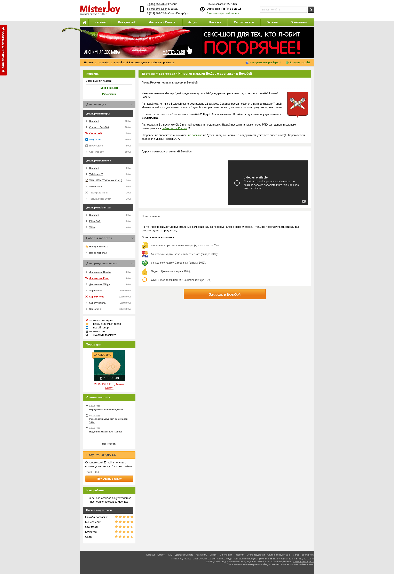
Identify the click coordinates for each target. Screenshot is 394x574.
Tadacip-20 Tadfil (98, 192)
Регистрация (109, 94)
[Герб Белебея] (297, 105)
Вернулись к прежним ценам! (106, 409)
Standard (94, 121)
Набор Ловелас (98, 253)
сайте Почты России (174, 128)
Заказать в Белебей (225, 294)
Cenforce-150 (96, 152)
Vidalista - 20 (96, 174)
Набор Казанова (98, 246)
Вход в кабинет (109, 88)
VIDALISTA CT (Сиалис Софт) (105, 180)
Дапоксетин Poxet (99, 278)
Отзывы (272, 22)
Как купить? (127, 22)
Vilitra (92, 227)
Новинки (215, 22)
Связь (296, 554)
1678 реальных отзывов (3, 50)
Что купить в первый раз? (265, 62)
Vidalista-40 (95, 186)
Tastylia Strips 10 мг (100, 199)
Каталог (100, 22)
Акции (192, 22)
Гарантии (239, 554)
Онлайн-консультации (278, 554)
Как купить (201, 554)
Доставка (148, 73)
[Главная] (84, 22)
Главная (150, 554)
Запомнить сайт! (300, 62)
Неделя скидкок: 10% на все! (105, 431)
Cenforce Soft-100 (99, 127)
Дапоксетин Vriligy (99, 284)
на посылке (195, 135)
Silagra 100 (95, 139)
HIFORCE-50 (96, 145)
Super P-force (96, 296)
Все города (167, 73)
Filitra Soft (95, 221)
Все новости (109, 444)
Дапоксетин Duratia (100, 272)
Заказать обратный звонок (223, 13)
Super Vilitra (95, 290)
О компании (299, 22)
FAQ (170, 554)
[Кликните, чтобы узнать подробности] (197, 42)
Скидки (213, 554)
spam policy (308, 554)
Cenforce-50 (95, 133)
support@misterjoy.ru (303, 561)
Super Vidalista (97, 303)
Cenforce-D (95, 309)
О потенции (226, 554)
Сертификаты (244, 22)
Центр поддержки (256, 554)
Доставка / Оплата (162, 22)
